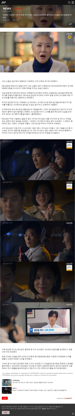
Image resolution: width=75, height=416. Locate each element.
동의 (5, 412)
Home (5, 11)
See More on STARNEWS (65, 398)
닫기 (73, 414)
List (5, 398)
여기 (43, 408)
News (10, 11)
